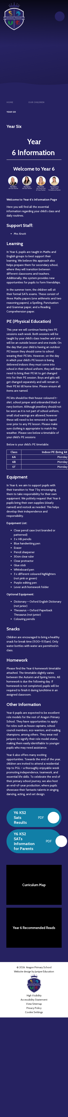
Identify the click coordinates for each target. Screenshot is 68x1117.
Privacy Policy (34, 1008)
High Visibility (34, 995)
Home (10, 102)
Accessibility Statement (34, 999)
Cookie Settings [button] (34, 1012)
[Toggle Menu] (60, 16)
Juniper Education (44, 971)
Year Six (11, 111)
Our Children (36, 102)
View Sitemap (34, 1003)
